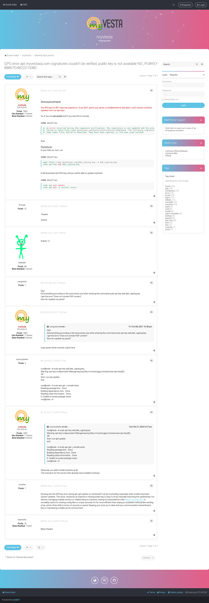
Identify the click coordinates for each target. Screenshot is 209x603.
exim (167, 222)
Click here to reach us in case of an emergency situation (180, 129)
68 (25, 266)
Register (174, 75)
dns (166, 225)
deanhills (22, 520)
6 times (28, 116)
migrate (168, 227)
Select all (52, 123)
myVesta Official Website (176, 151)
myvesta (169, 204)
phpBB (16, 600)
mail (167, 209)
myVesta (22, 105)
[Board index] (104, 23)
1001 (25, 111)
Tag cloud (169, 176)
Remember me (171, 99)
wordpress (170, 191)
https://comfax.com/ (134, 499)
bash (167, 207)
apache (168, 218)
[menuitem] (23, 4)
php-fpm (169, 220)
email (167, 195)
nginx (167, 197)
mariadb (169, 202)
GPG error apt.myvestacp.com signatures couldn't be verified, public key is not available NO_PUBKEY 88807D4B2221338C (81, 66)
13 (25, 209)
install (167, 211)
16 (25, 523)
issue (167, 229)
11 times (28, 114)
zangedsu (22, 281)
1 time (29, 526)
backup (168, 216)
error (167, 193)
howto (168, 186)
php (167, 188)
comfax (22, 484)
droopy (22, 205)
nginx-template (172, 213)
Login (164, 75)
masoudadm (22, 359)
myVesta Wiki (171, 153)
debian (168, 200)
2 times (28, 269)
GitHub (168, 155)
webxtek (22, 262)
